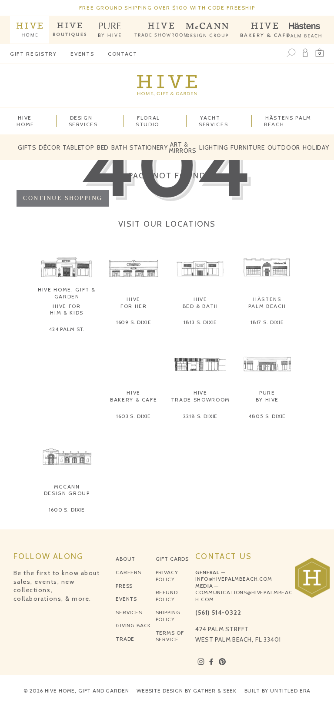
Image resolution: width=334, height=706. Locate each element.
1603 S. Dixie (133, 416)
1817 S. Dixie (267, 322)
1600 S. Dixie (67, 509)
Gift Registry (33, 53)
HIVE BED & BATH (201, 302)
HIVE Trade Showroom (200, 396)
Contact (122, 53)
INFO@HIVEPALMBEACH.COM (233, 579)
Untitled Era (290, 690)
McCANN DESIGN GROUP (67, 490)
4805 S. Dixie (267, 416)
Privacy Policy (167, 575)
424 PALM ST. (67, 329)
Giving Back (133, 625)
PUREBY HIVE (267, 396)
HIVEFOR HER (133, 302)
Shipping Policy (168, 615)
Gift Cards (172, 558)
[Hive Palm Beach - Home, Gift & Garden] (29, 29)
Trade (125, 639)
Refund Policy (167, 595)
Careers (128, 572)
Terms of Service (170, 636)
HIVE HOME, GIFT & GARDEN (67, 293)
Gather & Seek (215, 690)
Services (129, 612)
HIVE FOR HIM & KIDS (67, 309)
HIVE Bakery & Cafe (133, 396)
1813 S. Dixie (200, 322)
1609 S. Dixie (133, 322)
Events (82, 53)
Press (124, 585)
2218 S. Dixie (200, 416)
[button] (319, 53)
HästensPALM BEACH (267, 302)
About (125, 558)
